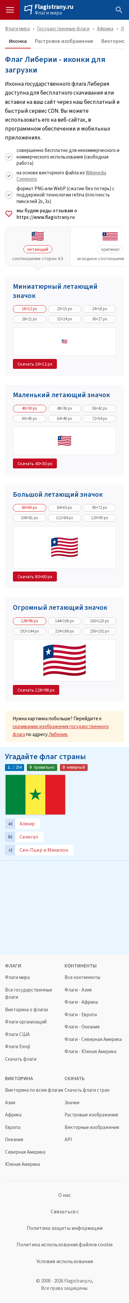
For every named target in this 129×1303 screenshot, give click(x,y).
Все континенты (82, 977)
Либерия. (58, 734)
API (68, 1139)
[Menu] (10, 10)
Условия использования (64, 1261)
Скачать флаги (20, 1059)
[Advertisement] (64, 907)
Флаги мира (48, 12)
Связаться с (65, 1212)
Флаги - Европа (80, 1015)
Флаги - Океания (82, 1027)
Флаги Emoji (17, 1047)
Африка (105, 28)
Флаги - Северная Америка (93, 1039)
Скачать (35, 364)
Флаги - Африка (81, 1002)
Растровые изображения (91, 1115)
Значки (71, 1103)
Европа (13, 1127)
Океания (14, 1139)
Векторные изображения (91, 1127)
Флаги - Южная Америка (90, 1051)
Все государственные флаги (28, 993)
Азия (10, 1103)
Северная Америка (25, 1152)
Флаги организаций (26, 1022)
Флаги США (17, 1034)
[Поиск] (119, 10)
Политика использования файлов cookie (65, 1245)
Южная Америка (22, 1164)
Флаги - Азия (78, 990)
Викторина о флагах (26, 1010)
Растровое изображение (64, 41)
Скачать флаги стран (86, 1090)
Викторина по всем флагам (34, 1090)
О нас (64, 1195)
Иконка (18, 41)
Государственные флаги (63, 28)
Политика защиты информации (65, 1228)
